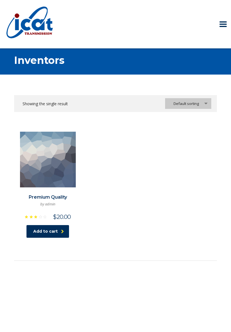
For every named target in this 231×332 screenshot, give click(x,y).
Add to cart (45, 231)
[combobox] (188, 103)
